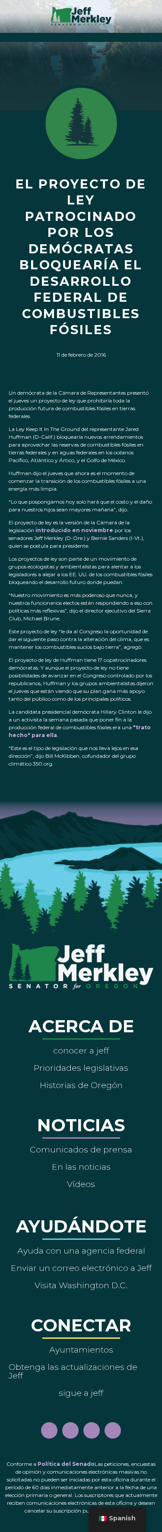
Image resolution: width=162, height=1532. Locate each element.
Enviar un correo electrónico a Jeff (81, 1268)
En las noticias (81, 1166)
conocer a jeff (81, 1050)
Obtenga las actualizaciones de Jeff (73, 1371)
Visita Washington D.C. (81, 1285)
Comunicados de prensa (81, 1149)
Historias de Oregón (81, 1085)
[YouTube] (91, 1430)
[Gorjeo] (113, 1430)
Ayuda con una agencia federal (81, 1250)
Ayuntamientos (81, 1349)
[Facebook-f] (49, 1430)
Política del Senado (66, 1464)
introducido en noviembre (74, 530)
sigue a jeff (81, 1392)
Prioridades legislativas (81, 1067)
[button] (81, 35)
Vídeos (81, 1184)
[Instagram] (70, 1430)
